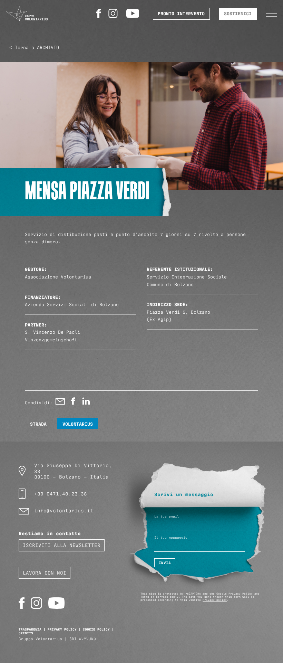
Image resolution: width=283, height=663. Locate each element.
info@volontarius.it (63, 510)
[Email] (60, 403)
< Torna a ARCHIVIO (34, 47)
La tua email (166, 516)
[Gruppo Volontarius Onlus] (27, 13)
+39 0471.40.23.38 (60, 493)
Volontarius (77, 423)
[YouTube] (134, 13)
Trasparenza (30, 629)
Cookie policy (96, 629)
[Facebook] (99, 13)
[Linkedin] (86, 403)
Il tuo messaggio (170, 537)
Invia (165, 562)
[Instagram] (114, 13)
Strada (38, 423)
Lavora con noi (44, 572)
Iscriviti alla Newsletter (61, 544)
